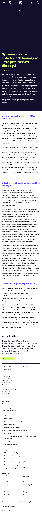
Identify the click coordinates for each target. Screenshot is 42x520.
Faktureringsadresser (8, 506)
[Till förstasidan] (21, 3)
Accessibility (19, 502)
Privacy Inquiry (30, 502)
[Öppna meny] (4, 2)
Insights (21, 10)
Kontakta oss (7, 359)
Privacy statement (7, 502)
